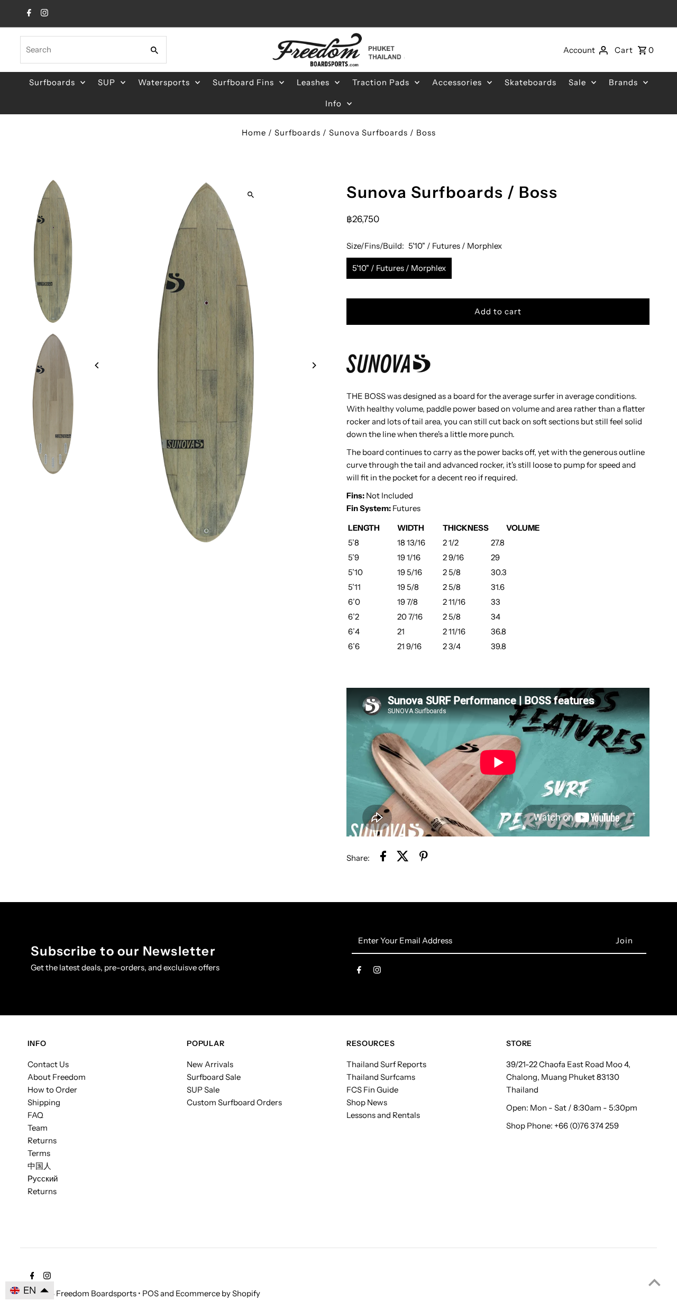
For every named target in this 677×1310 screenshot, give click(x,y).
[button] (29, 1290)
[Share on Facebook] (383, 858)
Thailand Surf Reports (386, 1064)
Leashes (313, 82)
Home (254, 133)
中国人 (39, 1166)
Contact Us (48, 1064)
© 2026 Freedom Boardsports (83, 1293)
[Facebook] (27, 13)
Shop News (366, 1102)
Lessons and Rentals (383, 1115)
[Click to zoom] (251, 194)
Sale (577, 82)
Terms (39, 1153)
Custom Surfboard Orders (234, 1102)
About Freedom (57, 1077)
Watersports (164, 82)
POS (150, 1293)
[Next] (313, 365)
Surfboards (52, 82)
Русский (43, 1178)
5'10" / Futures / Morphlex (399, 268)
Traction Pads (380, 82)
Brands (623, 82)
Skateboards (530, 82)
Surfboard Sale (214, 1077)
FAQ (35, 1115)
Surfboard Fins (243, 82)
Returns (42, 1140)
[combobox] (81, 50)
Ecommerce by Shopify (218, 1293)
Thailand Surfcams (380, 1077)
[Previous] (97, 365)
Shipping (44, 1102)
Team (38, 1128)
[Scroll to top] (654, 1282)
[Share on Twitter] (403, 858)
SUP (106, 82)
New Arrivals (210, 1064)
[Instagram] (43, 13)
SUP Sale (203, 1090)
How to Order (52, 1090)
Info (333, 103)
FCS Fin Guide (372, 1090)
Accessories (457, 82)
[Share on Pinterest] (423, 858)
